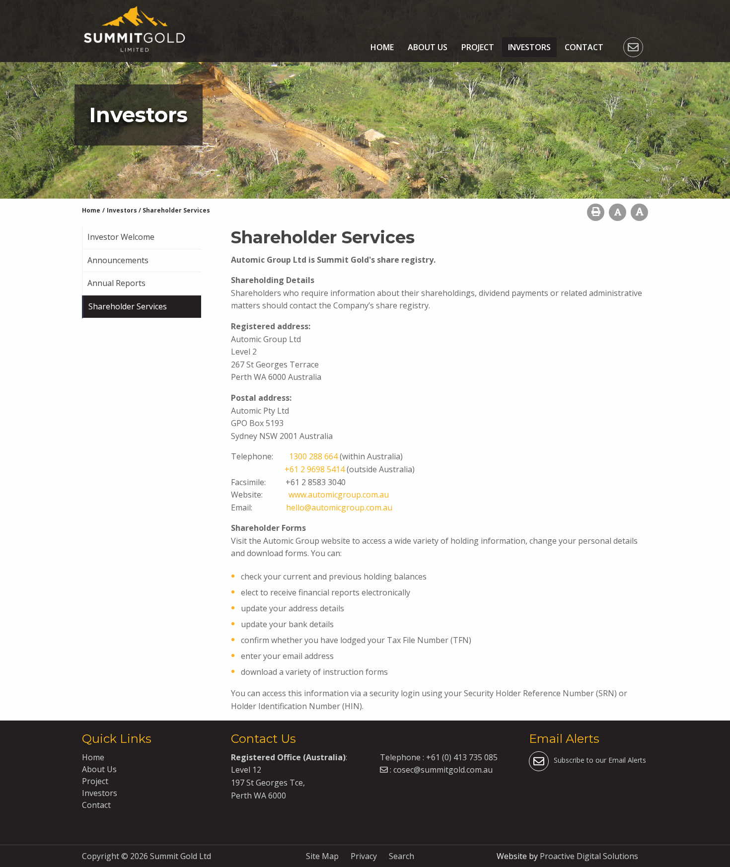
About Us (427, 47)
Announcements (117, 260)
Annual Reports (116, 283)
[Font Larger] (639, 212)
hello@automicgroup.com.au (339, 507)
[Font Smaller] (617, 212)
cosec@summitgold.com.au (443, 769)
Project (477, 47)
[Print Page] (595, 212)
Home (382, 47)
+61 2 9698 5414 (315, 469)
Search (401, 856)
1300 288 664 (313, 456)
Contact (584, 47)
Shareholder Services (127, 306)
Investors (529, 47)
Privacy (364, 856)
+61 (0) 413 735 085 (462, 757)
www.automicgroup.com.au (339, 494)
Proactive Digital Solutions (589, 856)
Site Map (322, 856)
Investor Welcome (120, 236)
